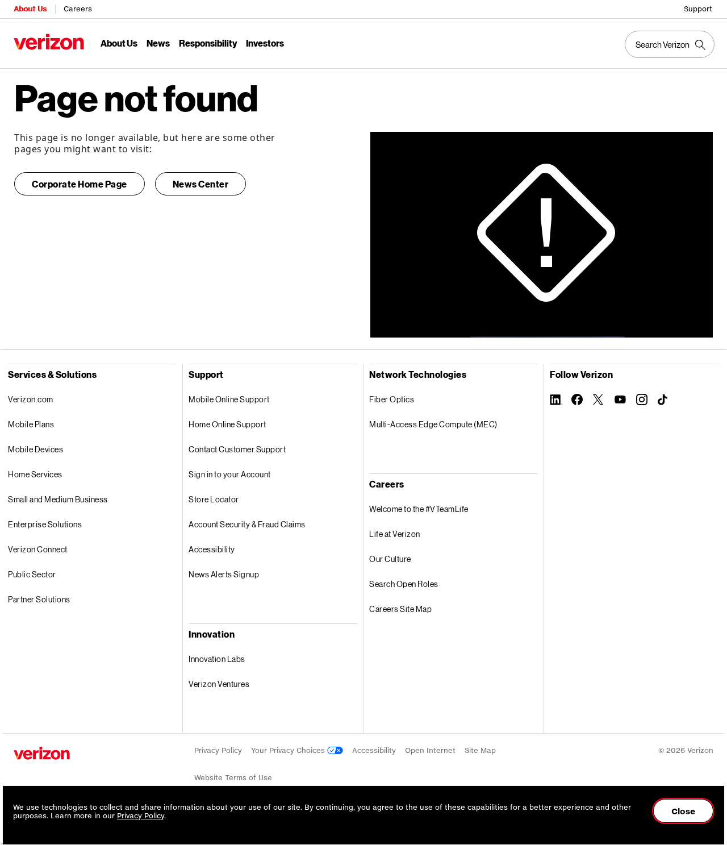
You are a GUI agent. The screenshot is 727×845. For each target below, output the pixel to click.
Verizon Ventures (219, 684)
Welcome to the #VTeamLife (419, 509)
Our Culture (390, 559)
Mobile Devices (35, 449)
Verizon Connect (38, 549)
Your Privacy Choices (289, 750)
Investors (265, 43)
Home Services (35, 474)
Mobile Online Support (229, 399)
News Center (201, 183)
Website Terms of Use (233, 777)
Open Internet (430, 750)
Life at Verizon (394, 534)
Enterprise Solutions (45, 524)
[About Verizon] (49, 42)
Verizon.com (30, 399)
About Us (30, 9)
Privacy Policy (218, 750)
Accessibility (212, 549)
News (158, 43)
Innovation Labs (217, 659)
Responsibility (208, 43)
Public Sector (32, 574)
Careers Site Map (400, 609)
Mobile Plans (31, 424)
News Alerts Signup (224, 574)
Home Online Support (227, 424)
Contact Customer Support (237, 449)
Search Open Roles (403, 584)
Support (698, 9)
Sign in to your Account (230, 474)
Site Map (480, 750)
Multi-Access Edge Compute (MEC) (433, 424)
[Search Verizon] (670, 44)
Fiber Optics (391, 399)
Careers (78, 9)
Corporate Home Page (79, 183)
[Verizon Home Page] (42, 753)
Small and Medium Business (58, 499)
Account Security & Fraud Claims (247, 524)
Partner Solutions (39, 599)
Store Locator (214, 499)
